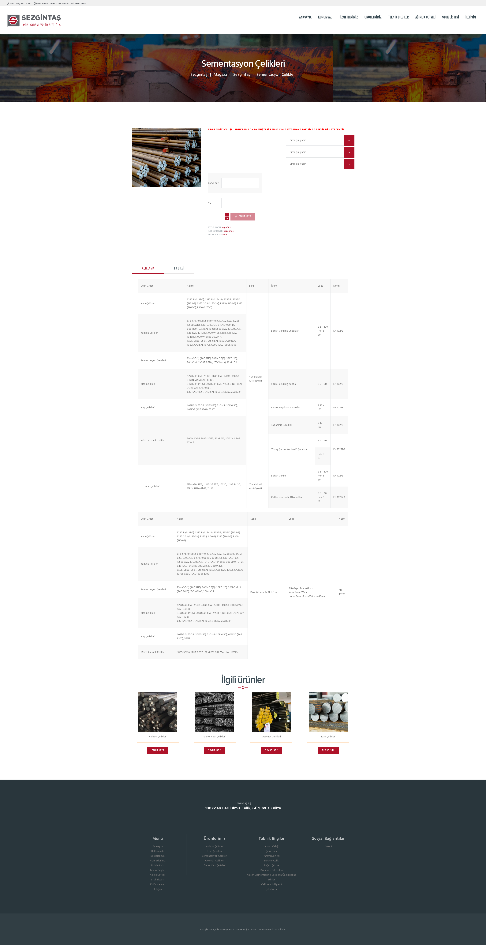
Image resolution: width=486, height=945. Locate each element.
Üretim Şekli (247, 149)
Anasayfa (157, 846)
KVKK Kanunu (157, 884)
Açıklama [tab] (148, 268)
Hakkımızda (157, 851)
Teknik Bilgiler (157, 870)
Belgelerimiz (158, 856)
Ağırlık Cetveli (158, 875)
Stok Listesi (157, 880)
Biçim (247, 138)
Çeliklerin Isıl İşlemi (271, 884)
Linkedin (328, 846)
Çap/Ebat (213, 183)
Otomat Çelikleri (271, 737)
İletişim (158, 889)
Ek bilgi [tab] (179, 268)
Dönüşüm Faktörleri (271, 870)
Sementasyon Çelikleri (214, 856)
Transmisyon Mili (271, 856)
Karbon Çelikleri (157, 737)
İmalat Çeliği (272, 846)
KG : (210, 203)
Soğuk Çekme (271, 865)
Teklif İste (244, 216)
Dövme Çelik (271, 861)
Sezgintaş (198, 75)
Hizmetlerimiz (158, 861)
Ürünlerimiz (157, 865)
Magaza (220, 74)
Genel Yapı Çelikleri (215, 737)
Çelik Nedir (271, 889)
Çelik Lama (272, 851)
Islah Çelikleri (328, 737)
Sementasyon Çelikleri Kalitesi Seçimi (247, 161)
